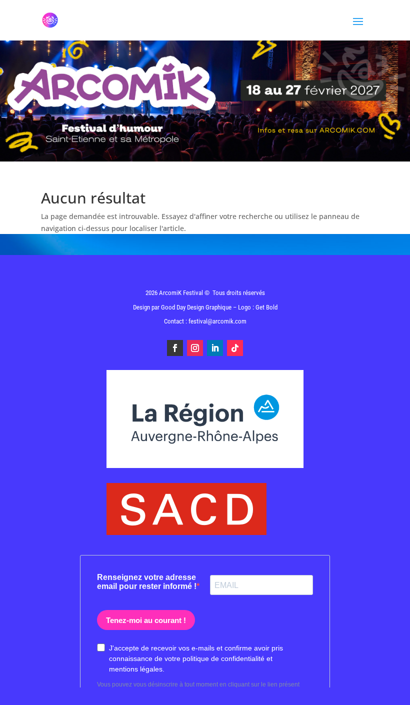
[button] (389, 691)
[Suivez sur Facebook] (175, 348)
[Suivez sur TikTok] (235, 348)
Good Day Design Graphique (196, 307)
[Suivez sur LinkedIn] (215, 348)
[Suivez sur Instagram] (195, 348)
